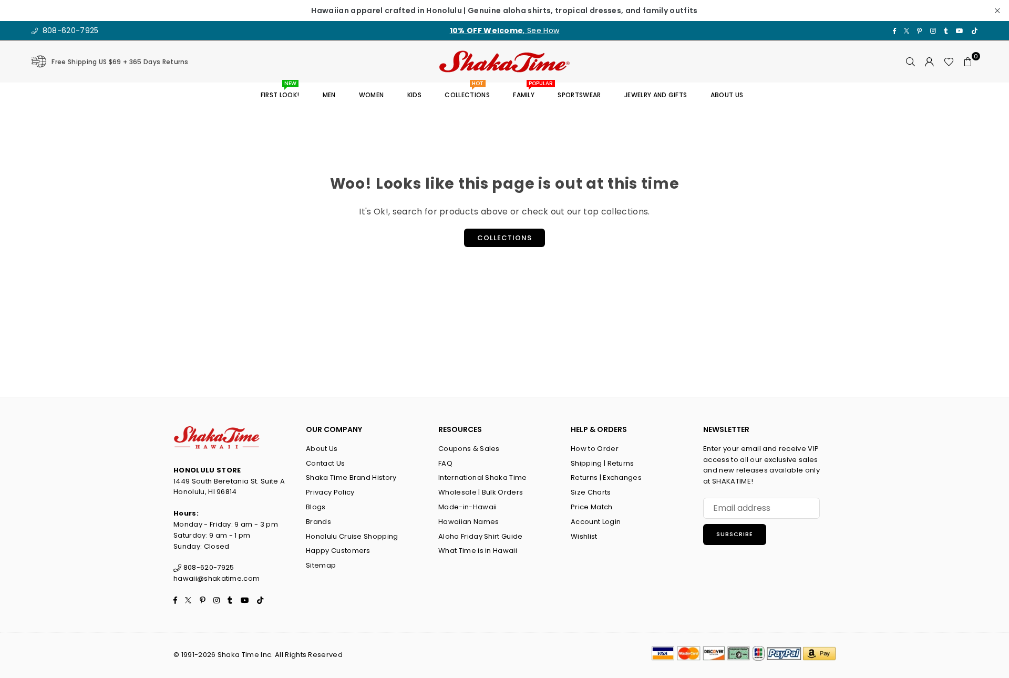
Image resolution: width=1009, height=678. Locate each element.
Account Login (596, 522)
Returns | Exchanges (606, 477)
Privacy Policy (330, 492)
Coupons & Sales (469, 449)
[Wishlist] (949, 61)
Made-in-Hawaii (467, 507)
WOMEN (371, 94)
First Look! (280, 91)
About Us (322, 449)
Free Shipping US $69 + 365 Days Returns (120, 61)
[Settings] (929, 61)
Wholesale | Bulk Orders (480, 492)
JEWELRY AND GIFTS (655, 94)
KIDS (414, 94)
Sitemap (321, 565)
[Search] (910, 61)
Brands (318, 522)
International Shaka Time (482, 477)
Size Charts (591, 492)
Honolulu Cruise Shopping (352, 536)
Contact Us (325, 463)
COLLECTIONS (467, 91)
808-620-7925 (69, 30)
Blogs (316, 507)
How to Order (595, 449)
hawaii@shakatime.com (216, 578)
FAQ (445, 463)
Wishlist (584, 536)
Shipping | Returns (602, 463)
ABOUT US (727, 94)
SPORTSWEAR (579, 94)
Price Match (592, 507)
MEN (329, 94)
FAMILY (527, 91)
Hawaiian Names (468, 522)
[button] (968, 61)
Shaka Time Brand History (351, 477)
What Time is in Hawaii (477, 551)
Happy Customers (338, 551)
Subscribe (734, 534)
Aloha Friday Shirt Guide (480, 536)
